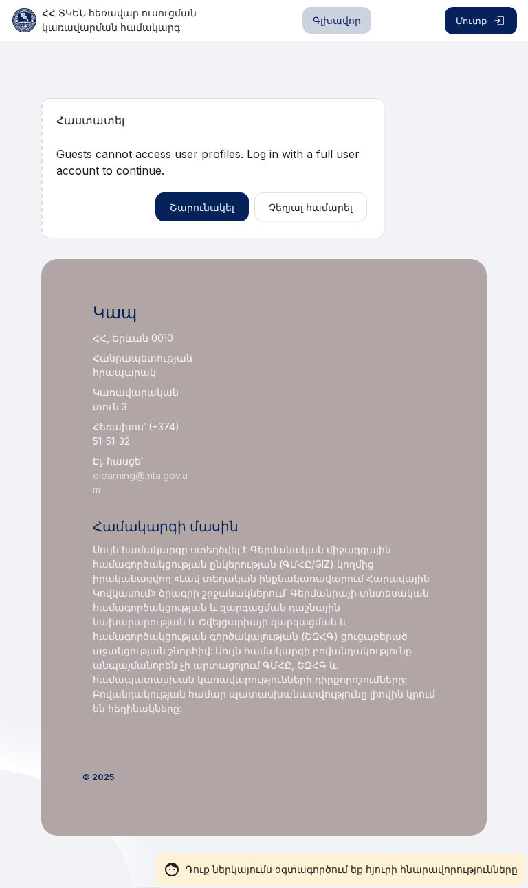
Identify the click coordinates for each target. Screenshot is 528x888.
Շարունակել (202, 207)
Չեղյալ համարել (311, 207)
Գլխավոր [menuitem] (337, 20)
